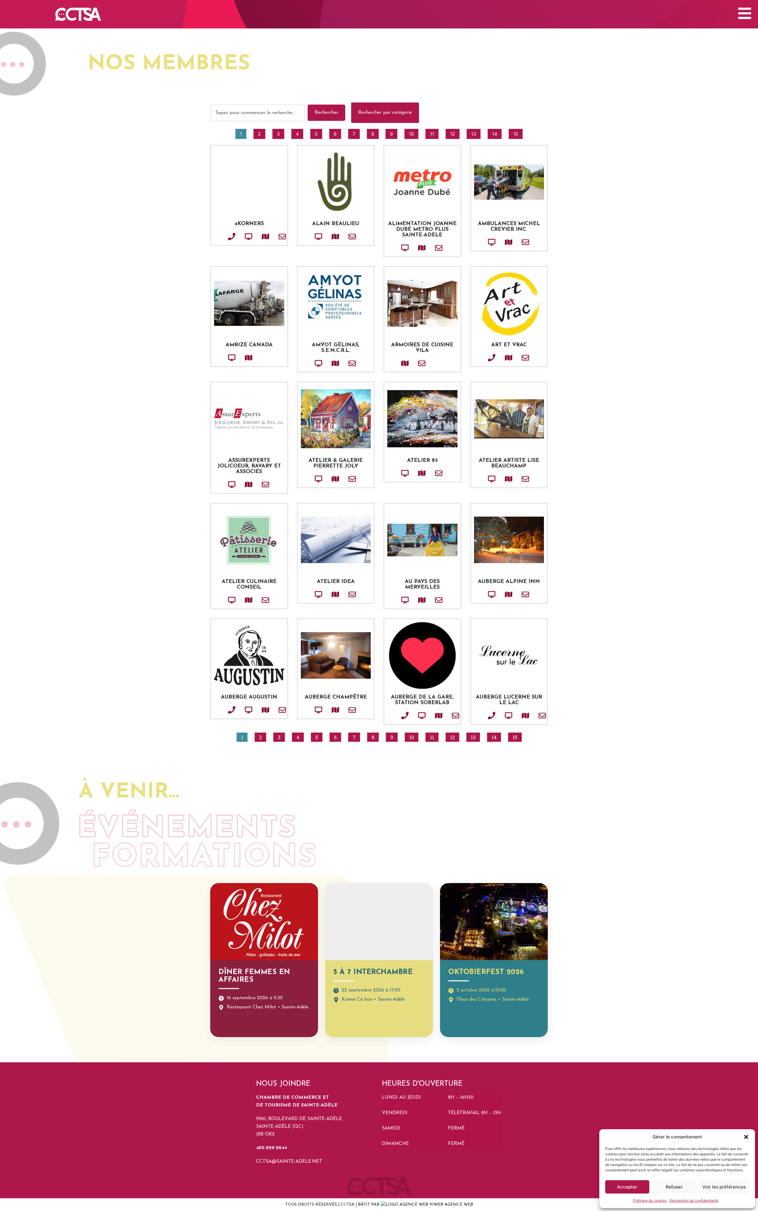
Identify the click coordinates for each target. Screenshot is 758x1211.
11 (434, 133)
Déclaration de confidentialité (693, 1200)
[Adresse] (255, 236)
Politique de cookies (650, 1200)
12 (455, 133)
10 (413, 133)
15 (518, 133)
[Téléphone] (221, 236)
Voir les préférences (724, 1187)
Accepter (627, 1187)
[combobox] (257, 113)
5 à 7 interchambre (373, 972)
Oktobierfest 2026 (486, 972)
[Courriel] (272, 236)
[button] (746, 1137)
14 (497, 133)
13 (476, 133)
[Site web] (238, 236)
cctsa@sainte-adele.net (289, 1161)
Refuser (674, 1187)
